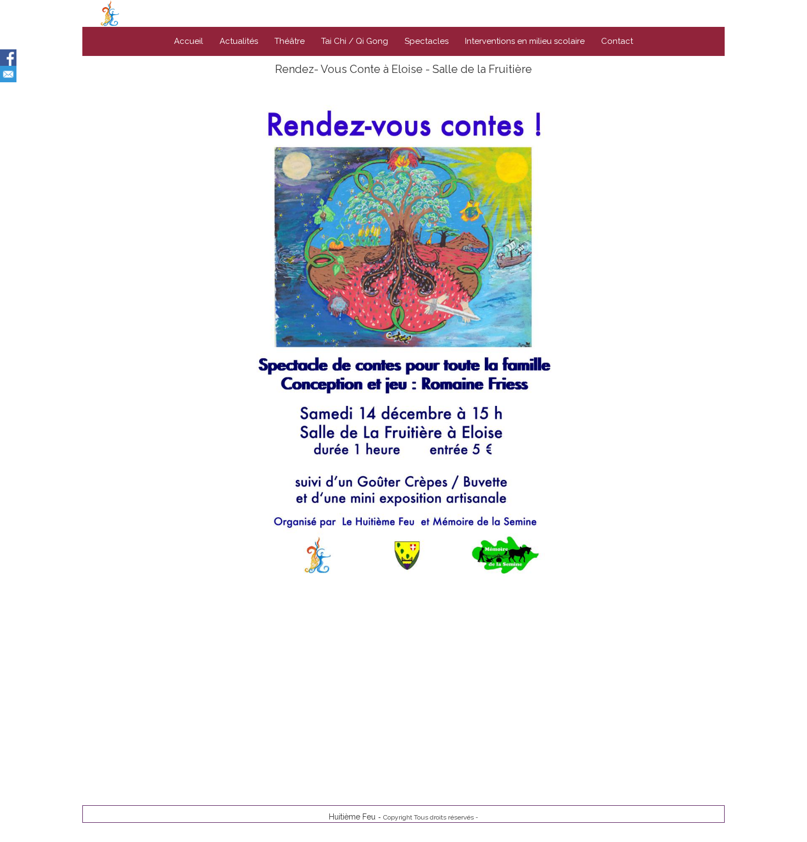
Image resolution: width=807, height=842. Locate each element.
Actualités (239, 41)
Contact (617, 41)
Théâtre (289, 41)
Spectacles (427, 41)
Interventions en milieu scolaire (525, 41)
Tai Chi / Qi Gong (354, 41)
